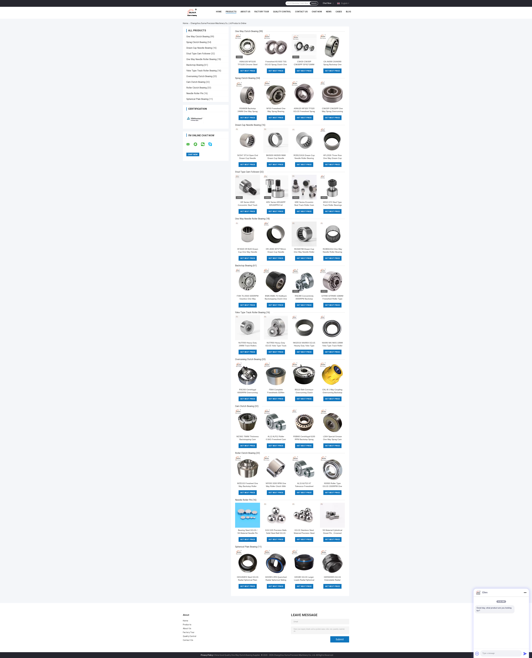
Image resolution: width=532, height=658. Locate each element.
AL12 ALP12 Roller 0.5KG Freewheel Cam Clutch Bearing (276, 439)
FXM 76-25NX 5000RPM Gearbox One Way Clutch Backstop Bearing (248, 299)
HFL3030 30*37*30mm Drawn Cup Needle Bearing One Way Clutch (276, 252)
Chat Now (327, 3)
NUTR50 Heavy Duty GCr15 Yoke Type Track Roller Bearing (275, 346)
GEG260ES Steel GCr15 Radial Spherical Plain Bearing (247, 580)
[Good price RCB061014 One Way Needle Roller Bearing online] (332, 234)
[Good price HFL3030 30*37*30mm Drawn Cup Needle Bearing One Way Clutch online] (275, 234)
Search (314, 3)
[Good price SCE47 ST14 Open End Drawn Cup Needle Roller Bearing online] (247, 140)
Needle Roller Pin (194, 93)
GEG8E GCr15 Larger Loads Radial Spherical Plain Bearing (304, 580)
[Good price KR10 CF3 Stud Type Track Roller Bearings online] (332, 187)
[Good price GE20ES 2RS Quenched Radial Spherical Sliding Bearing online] (275, 562)
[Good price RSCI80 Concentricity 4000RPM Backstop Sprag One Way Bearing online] (304, 280)
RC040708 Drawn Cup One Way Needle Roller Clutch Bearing (304, 252)
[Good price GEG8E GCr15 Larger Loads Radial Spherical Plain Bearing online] (304, 562)
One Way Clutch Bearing (198, 36)
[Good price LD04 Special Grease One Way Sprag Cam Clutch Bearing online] (332, 421)
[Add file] (477, 654)
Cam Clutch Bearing (195, 82)
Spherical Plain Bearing (197, 99)
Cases (339, 12)
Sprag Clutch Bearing (196, 42)
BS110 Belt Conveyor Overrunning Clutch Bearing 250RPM (304, 392)
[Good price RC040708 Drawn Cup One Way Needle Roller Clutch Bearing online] (304, 234)
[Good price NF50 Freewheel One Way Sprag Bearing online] (275, 93)
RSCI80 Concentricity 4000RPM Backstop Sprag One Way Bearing (304, 299)
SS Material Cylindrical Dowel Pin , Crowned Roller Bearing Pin (332, 533)
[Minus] (525, 592)
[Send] (525, 654)
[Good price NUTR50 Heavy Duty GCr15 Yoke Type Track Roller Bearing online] (275, 327)
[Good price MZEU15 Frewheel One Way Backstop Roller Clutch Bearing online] (247, 468)
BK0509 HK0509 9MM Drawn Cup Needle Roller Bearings (276, 158)
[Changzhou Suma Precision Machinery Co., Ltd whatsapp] (197, 144)
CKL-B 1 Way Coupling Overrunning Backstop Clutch (332, 392)
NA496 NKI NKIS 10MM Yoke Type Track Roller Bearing (332, 346)
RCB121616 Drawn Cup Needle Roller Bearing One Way (304, 158)
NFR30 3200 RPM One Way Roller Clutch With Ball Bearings (276, 486)
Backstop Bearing (195, 65)
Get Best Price (247, 71)
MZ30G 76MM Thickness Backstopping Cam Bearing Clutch (247, 439)
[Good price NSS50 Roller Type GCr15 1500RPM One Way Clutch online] (332, 468)
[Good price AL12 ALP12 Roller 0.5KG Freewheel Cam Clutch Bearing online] (275, 421)
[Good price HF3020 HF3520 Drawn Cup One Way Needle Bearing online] (247, 234)
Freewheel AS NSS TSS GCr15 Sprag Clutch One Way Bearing (276, 64)
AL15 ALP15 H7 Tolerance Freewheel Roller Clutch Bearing (304, 486)
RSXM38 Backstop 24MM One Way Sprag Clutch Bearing (248, 111)
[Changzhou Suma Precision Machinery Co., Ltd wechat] (204, 144)
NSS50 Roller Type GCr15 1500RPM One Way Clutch (332, 486)
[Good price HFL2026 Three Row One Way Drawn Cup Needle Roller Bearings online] (332, 140)
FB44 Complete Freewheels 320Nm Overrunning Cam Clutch (276, 392)
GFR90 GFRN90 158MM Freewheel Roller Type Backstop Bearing (332, 299)
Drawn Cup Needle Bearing (199, 48)
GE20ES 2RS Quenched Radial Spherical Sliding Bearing (276, 580)
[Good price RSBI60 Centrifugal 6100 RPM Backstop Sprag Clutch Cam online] (304, 421)
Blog (348, 12)
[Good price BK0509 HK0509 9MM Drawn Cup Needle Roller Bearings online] (275, 140)
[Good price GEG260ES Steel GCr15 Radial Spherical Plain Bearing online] (247, 562)
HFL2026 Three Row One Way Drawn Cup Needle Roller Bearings (332, 158)
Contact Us (301, 12)
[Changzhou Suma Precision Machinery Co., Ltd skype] (211, 144)
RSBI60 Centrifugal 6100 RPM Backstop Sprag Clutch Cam (304, 439)
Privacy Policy (207, 655)
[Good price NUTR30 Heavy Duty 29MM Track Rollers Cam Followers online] (247, 327)
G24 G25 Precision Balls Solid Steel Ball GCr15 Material (276, 533)
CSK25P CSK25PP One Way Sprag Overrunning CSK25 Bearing (332, 111)
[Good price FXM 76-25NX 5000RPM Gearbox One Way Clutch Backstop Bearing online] (247, 280)
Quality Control (282, 12)
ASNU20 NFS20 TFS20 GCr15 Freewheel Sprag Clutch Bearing (304, 111)
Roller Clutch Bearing (196, 87)
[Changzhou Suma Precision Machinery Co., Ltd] (192, 12)
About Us (245, 12)
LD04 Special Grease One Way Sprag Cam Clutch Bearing (332, 439)
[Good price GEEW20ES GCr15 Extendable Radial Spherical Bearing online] (332, 562)
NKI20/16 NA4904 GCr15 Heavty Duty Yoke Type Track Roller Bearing (304, 346)
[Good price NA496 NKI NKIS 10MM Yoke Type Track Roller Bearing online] (332, 327)
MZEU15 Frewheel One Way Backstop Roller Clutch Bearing (247, 486)
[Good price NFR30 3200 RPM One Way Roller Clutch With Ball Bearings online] (275, 468)
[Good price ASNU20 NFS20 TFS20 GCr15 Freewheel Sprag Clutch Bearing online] (304, 93)
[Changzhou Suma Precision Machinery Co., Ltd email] (189, 144)
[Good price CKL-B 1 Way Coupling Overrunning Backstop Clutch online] (332, 374)
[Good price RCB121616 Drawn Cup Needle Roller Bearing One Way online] (304, 140)
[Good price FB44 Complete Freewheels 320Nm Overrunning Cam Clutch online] (275, 374)
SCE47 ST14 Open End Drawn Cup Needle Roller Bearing (247, 158)
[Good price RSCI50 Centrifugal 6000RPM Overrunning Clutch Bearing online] (247, 374)
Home (219, 12)
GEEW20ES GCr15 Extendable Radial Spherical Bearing (332, 580)
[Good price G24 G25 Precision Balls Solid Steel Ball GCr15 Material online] (275, 515)
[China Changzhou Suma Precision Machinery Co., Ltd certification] (194, 119)
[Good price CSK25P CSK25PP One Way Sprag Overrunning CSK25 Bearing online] (332, 93)
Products (231, 12)
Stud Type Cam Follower (198, 53)
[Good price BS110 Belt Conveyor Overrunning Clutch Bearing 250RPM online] (304, 374)
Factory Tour (261, 12)
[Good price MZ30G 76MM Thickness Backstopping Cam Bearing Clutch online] (247, 421)
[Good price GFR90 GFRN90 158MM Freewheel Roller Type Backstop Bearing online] (332, 280)
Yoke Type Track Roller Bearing (201, 70)
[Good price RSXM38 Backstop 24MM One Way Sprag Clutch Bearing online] (247, 93)
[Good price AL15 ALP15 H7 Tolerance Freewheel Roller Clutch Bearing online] (304, 468)
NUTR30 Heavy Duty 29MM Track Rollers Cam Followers (247, 346)
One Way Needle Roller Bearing (201, 59)
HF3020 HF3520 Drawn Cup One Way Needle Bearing (247, 252)
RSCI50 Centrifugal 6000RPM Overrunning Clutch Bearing (247, 392)
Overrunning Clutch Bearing (199, 76)
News (328, 12)
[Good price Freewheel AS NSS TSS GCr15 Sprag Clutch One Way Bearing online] (275, 46)
